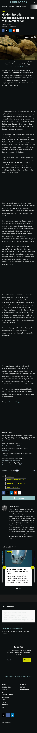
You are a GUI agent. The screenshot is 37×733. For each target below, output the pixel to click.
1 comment (20, 498)
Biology (9, 552)
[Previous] (4, 567)
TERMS (4, 700)
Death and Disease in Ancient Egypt (12, 458)
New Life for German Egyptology (11, 463)
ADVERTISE (5, 697)
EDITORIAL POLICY (7, 694)
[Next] (32, 567)
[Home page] (18, 3)
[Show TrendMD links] (34, 470)
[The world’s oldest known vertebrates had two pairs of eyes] (18, 558)
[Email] (17, 30)
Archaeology (22, 483)
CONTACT (5, 705)
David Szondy (14, 506)
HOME (24, 7)
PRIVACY (4, 702)
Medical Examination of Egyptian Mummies (14, 448)
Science (4, 11)
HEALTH (11, 7)
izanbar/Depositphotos (22, 66)
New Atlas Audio (12, 487)
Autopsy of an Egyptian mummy (11, 443)
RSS (3, 707)
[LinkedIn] (10, 30)
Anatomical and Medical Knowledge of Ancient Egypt (17, 453)
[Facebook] (3, 30)
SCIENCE (4, 7)
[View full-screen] (35, 37)
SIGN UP (18, 7)
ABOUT (4, 692)
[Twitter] (6, 30)
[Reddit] (14, 30)
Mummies (10, 483)
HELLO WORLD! (6, 687)
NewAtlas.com (24, 689)
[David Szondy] (4, 508)
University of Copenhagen (16, 402)
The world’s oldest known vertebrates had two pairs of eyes (17, 571)
